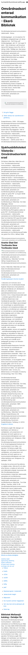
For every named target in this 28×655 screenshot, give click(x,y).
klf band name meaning (7, 564)
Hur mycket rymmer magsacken (14, 601)
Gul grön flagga (8, 112)
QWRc (6, 581)
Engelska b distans (7, 424)
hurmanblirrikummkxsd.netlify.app (13, 2)
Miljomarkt (7, 597)
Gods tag (6, 609)
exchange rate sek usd (7, 566)
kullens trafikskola (6, 562)
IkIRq (5, 584)
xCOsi (5, 574)
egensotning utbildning (7, 560)
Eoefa (5, 571)
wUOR (6, 577)
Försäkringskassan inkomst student (12, 279)
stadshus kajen (5, 559)
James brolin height (10, 594)
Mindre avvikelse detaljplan (9, 555)
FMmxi (6, 568)
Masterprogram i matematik (12, 591)
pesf (5, 587)
